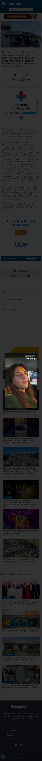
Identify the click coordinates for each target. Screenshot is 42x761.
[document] (21, 380)
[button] (33, 356)
